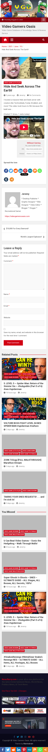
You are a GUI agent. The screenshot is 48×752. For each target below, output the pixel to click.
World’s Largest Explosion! (31, 237)
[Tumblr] (6, 177)
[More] (12, 177)
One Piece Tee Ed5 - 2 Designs (14, 691)
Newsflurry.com (9, 679)
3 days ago (10, 466)
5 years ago (10, 95)
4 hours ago (10, 547)
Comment (8, 261)
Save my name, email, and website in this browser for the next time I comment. (24, 334)
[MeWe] (30, 169)
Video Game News (29, 374)
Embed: (22, 153)
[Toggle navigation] (12, 40)
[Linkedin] (20, 169)
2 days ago (10, 430)
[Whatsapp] (40, 169)
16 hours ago (11, 393)
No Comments (35, 95)
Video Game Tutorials (28, 377)
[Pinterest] (25, 169)
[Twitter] (11, 169)
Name (7, 294)
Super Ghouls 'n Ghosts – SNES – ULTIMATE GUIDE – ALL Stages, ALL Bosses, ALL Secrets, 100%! (22, 580)
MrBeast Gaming (33, 143)
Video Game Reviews (11, 377)
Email (6, 306)
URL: (23, 149)
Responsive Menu (43, 20)
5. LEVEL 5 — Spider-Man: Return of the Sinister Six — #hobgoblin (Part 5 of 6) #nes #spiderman (23, 386)
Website (7, 317)
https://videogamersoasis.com (17, 216)
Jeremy (22, 95)
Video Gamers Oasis (18, 26)
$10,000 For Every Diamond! (17, 228)
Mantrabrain (28, 744)
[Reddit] (16, 169)
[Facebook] (6, 169)
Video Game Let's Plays (12, 83)
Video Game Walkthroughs (14, 534)
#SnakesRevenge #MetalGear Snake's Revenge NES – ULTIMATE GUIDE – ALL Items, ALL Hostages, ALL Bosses (23, 660)
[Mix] (35, 169)
